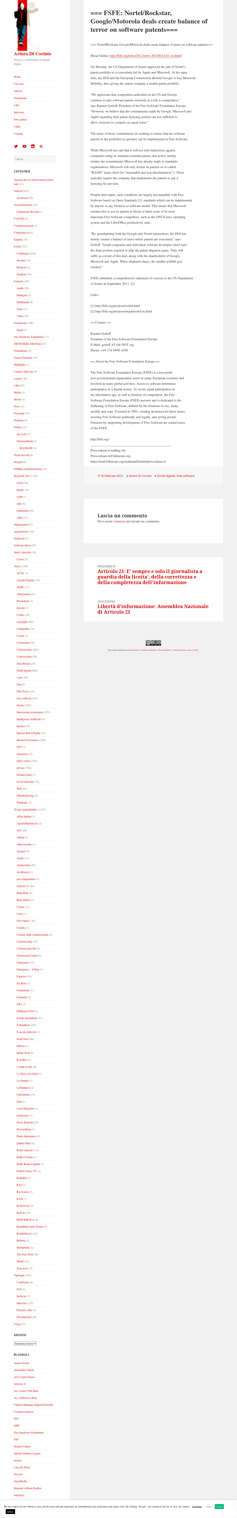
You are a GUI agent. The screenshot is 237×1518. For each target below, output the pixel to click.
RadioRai (22, 1178)
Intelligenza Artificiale (29, 719)
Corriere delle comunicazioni (32, 934)
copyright (22, 622)
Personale (19, 413)
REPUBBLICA (25, 1219)
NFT (19, 747)
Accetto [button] (219, 1506)
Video (17, 126)
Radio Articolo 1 (26, 1150)
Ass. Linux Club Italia (26, 1391)
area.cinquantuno (26, 879)
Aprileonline (23, 865)
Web (19, 788)
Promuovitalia (24, 774)
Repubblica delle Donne (30, 1226)
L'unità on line (24, 1066)
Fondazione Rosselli (28, 211)
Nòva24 (18, 1474)
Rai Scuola (23, 1192)
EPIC (17, 1425)
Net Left (21, 434)
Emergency (23, 962)
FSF (16, 1439)
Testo (20, 309)
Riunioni (21, 267)
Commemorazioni (23, 225)
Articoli (18, 91)
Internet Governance (28, 740)
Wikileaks (22, 802)
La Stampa (22, 1080)
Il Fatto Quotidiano (27, 1018)
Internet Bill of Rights (28, 733)
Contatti (18, 133)
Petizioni (18, 420)
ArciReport (23, 872)
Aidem (20, 837)
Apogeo (21, 851)
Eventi (17, 246)
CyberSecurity (24, 941)
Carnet (20, 907)
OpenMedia (20, 1481)
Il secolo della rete (26, 1032)
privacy (21, 768)
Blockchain (23, 601)
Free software (24, 698)
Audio (20, 288)
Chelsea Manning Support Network (33, 1404)
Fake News (23, 691)
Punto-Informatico (26, 1136)
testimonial (22, 510)
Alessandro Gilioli (24, 1370)
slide (19, 503)
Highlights (19, 364)
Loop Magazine (25, 1108)
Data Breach (23, 663)
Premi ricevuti (21, 455)
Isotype (18, 1460)
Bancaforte (22, 893)
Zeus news (22, 1268)
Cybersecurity (24, 649)
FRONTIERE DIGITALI (28, 343)
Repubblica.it (24, 1233)
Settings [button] (10, 1511)
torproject (19, 1495)
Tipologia (19, 1275)
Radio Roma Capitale (28, 1164)
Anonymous (23, 594)
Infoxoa (21, 1046)
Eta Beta (21, 983)
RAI (19, 1185)
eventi (20, 483)
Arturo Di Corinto (32, 53)
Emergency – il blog (28, 969)
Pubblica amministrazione (28, 469)
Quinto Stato (24, 1143)
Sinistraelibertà (25, 441)
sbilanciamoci (21, 524)
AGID (20, 587)
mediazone (22, 1115)
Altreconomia (24, 844)
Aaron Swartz (21, 1363)
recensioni (22, 198)
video (20, 517)
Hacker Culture (22, 1446)
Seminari (21, 274)
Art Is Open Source (24, 1377)
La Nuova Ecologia (27, 1073)
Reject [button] (208, 1506)
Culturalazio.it (21, 232)
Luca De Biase (22, 1467)
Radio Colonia (25, 1157)
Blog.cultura (23, 900)
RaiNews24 (23, 1205)
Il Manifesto (23, 1025)
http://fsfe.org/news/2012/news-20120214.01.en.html (145, 55)
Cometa (21, 927)
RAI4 (20, 1198)
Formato (18, 281)
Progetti (18, 462)
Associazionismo (23, 204)
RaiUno (21, 1212)
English (18, 239)
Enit (19, 684)
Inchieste (21, 1296)
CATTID (19, 218)
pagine (20, 489)
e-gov (20, 677)
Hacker (21, 705)
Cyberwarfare (24, 656)
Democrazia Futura (27, 955)
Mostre (18, 399)
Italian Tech (23, 1053)
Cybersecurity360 (26, 948)
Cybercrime (23, 642)
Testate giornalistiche (25, 809)
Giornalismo (20, 350)
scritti (20, 496)
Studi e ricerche (22, 552)
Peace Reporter (25, 1122)
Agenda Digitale (26, 580)
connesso (119, 521)
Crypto (20, 635)
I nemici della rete (23, 371)
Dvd (19, 1289)
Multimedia (23, 302)
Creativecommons (23, 1411)
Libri (16, 105)
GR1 (19, 1004)
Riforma (21, 1240)
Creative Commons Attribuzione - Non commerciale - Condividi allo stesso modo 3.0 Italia (166, 650)
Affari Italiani (24, 816)
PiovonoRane (24, 1129)
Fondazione (23, 990)
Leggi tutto (197, 1506)
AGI (19, 830)
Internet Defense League (27, 1453)
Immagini (22, 295)
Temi (16, 566)
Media (17, 392)
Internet (21, 726)
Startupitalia (23, 1247)
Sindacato (19, 538)
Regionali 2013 (22, 476)
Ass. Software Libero (25, 1397)
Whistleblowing (25, 795)
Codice (20, 615)
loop (19, 1101)
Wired (20, 1261)
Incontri (21, 260)
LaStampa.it (23, 1087)
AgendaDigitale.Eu (27, 823)
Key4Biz (22, 1059)
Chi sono (19, 84)
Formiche (22, 997)
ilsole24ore (23, 1039)
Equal (20, 330)
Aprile (20, 858)
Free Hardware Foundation (29, 337)
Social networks (25, 781)
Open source (24, 761)
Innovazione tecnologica (30, 712)
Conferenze (23, 253)
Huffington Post (25, 1011)
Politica (18, 427)
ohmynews (23, 754)
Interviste (19, 112)
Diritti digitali (24, 670)
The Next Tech (25, 1254)
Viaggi (17, 1324)
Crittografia (23, 628)
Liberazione (23, 1094)
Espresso (21, 976)
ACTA (20, 573)
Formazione (20, 98)
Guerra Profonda (23, 357)
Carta (20, 913)
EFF (16, 1418)
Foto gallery (20, 119)
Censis (20, 559)
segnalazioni (20, 531)
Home (17, 76)
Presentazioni (24, 1317)
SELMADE (26, 448)
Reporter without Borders (28, 1488)
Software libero (22, 545)
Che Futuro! (23, 920)
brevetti (21, 608)
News (17, 406)
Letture (18, 378)
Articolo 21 (23, 886)
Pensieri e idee (24, 1310)
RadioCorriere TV (27, 1171)
